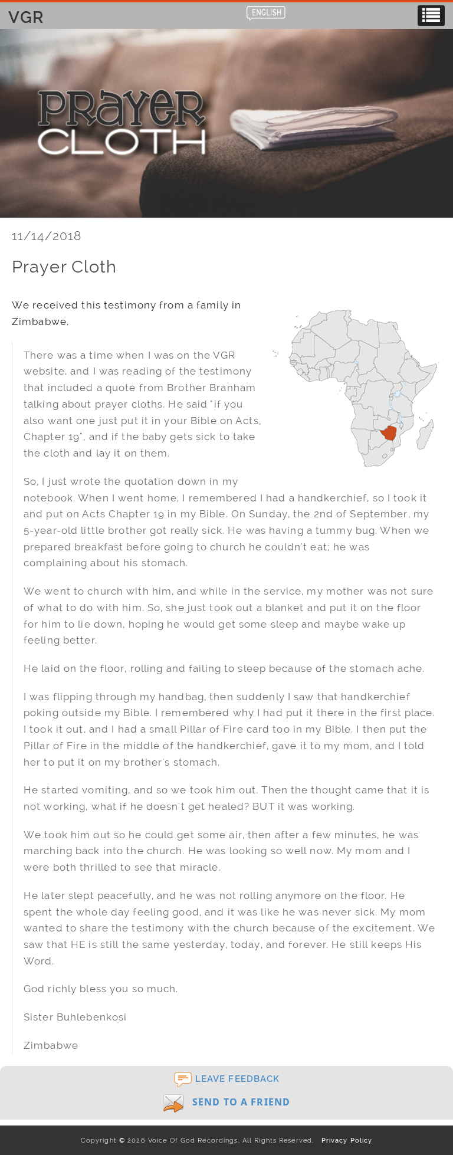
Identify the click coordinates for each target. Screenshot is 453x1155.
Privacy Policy (344, 1140)
